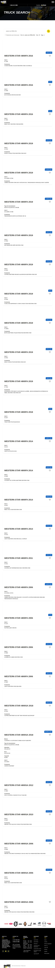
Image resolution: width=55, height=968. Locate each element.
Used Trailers (36, 941)
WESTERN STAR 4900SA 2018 (18, 705)
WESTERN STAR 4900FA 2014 (18, 441)
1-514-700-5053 (16, 940)
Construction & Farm (37, 948)
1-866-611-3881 (14, 5)
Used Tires (35, 953)
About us (46, 945)
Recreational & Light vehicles (37, 951)
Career (45, 947)
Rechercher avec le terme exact (12, 35)
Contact (45, 941)
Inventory (38, 5)
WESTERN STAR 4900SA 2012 (18, 785)
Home (45, 939)
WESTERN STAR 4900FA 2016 (18, 56)
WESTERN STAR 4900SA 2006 (18, 843)
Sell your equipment (47, 943)
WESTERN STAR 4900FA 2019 (18, 143)
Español (45, 951)
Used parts (35, 943)
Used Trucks (36, 939)
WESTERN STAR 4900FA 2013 (18, 529)
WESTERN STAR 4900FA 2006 (18, 587)
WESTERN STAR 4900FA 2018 (18, 412)
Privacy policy (46, 953)
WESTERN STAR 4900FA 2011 (18, 558)
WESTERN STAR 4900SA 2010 (18, 814)
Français (45, 949)
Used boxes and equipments (36, 946)
